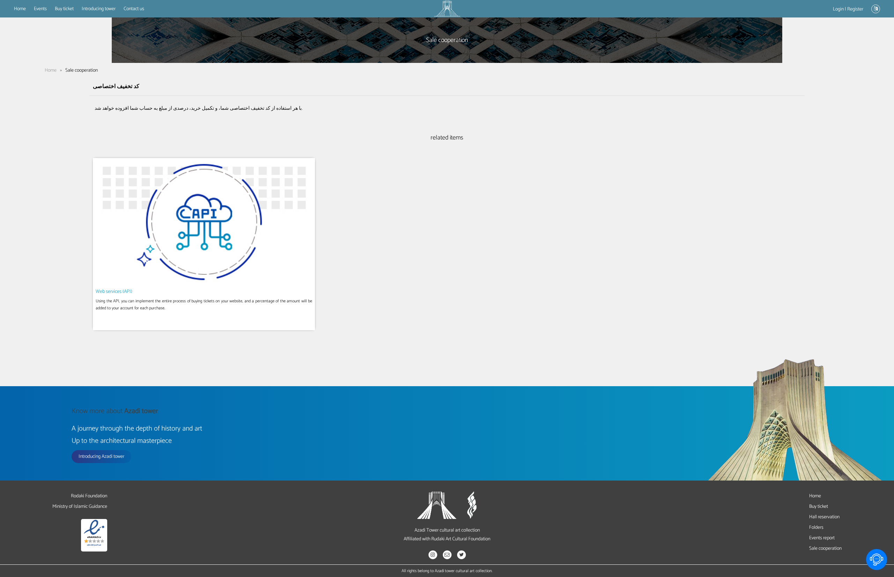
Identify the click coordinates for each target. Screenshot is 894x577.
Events (40, 9)
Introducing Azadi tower (101, 457)
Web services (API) (114, 292)
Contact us (134, 9)
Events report (822, 538)
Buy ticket (64, 9)
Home (20, 9)
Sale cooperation (825, 548)
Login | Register (848, 9)
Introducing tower (99, 9)
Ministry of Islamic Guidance (79, 507)
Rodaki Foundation (89, 496)
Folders (816, 528)
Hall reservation (824, 517)
